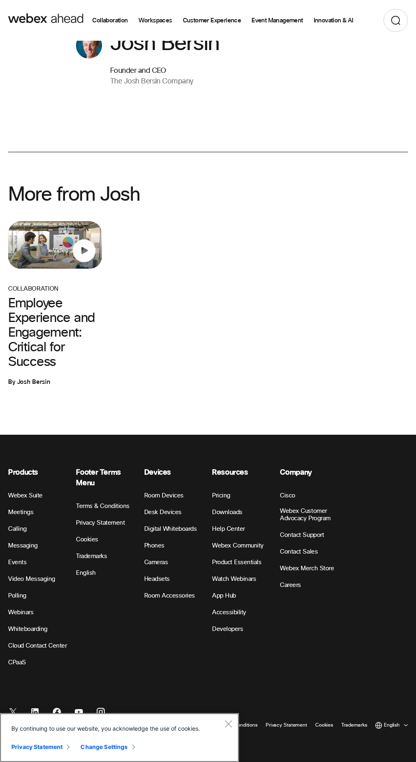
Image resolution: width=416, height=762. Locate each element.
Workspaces (155, 20)
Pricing (221, 496)
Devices (157, 472)
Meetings (20, 512)
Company (296, 472)
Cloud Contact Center (37, 646)
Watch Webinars (234, 579)
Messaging (23, 546)
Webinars (20, 612)
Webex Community (238, 546)
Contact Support (302, 535)
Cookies (87, 539)
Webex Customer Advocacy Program (305, 514)
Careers (290, 585)
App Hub (224, 596)
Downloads (227, 512)
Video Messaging (31, 579)
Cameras (156, 562)
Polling (17, 596)
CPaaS (17, 662)
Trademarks (91, 556)
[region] (119, 737)
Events (17, 562)
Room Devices (164, 496)
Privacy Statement (100, 523)
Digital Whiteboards (170, 529)
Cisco (287, 496)
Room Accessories (169, 596)
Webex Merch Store (307, 568)
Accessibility (229, 612)
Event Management (277, 20)
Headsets (157, 579)
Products (23, 472)
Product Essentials (236, 562)
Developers (227, 629)
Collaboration (110, 20)
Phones (154, 546)
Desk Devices (163, 512)
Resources (230, 472)
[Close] (228, 724)
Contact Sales (299, 552)
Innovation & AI (333, 20)
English (86, 573)
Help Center (228, 529)
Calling (17, 529)
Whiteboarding (28, 629)
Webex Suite (25, 496)
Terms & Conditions (102, 506)
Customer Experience (212, 20)
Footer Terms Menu (98, 477)
